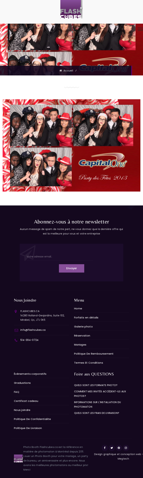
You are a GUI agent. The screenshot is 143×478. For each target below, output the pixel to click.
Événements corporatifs (30, 374)
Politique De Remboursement (94, 353)
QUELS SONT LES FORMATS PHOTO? (96, 385)
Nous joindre (22, 410)
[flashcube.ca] (71, 9)
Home (78, 308)
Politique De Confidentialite (32, 419)
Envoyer (71, 268)
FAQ (16, 392)
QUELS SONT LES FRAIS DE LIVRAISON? (96, 413)
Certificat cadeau (26, 401)
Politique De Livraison (28, 428)
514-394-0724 (29, 340)
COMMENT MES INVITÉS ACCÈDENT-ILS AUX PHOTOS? (100, 394)
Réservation (82, 335)
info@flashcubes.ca (33, 330)
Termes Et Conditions (88, 362)
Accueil (67, 70)
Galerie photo (83, 326)
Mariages (80, 344)
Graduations (22, 383)
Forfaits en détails (86, 317)
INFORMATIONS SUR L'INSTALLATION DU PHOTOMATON (97, 404)
